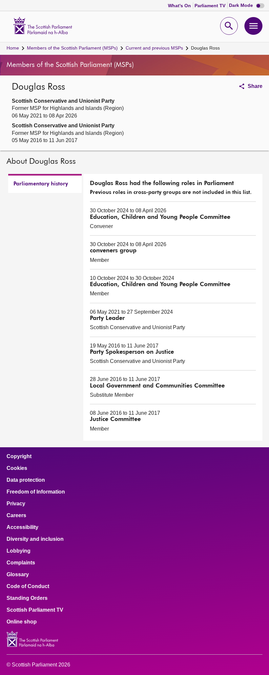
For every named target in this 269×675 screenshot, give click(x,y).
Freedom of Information (36, 492)
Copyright (19, 456)
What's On (180, 5)
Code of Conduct (28, 586)
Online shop (22, 621)
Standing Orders (27, 598)
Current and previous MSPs (154, 48)
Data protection (26, 480)
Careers (16, 515)
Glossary (18, 574)
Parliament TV (211, 5)
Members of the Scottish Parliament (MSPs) (72, 48)
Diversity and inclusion (35, 539)
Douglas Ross (205, 48)
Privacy (16, 503)
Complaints (21, 562)
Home (13, 48)
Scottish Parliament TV (35, 610)
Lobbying (19, 551)
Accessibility (22, 527)
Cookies (17, 468)
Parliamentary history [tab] (40, 184)
